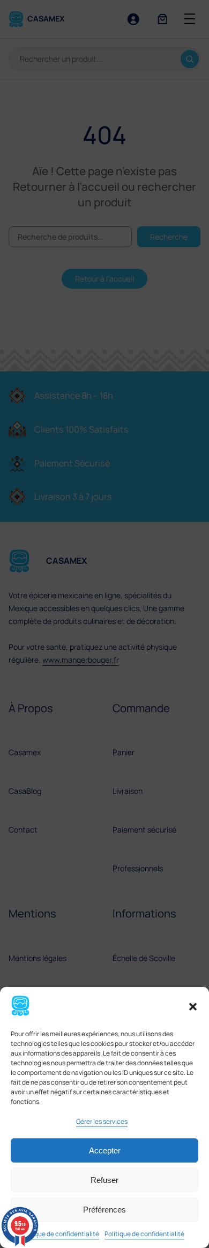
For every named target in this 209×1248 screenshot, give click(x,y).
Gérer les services (102, 1121)
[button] (193, 1006)
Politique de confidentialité (59, 1233)
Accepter (105, 1150)
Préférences (104, 1209)
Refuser (104, 1180)
